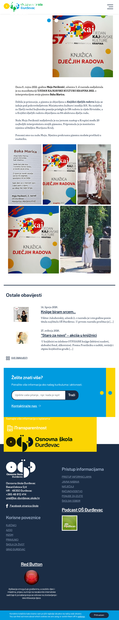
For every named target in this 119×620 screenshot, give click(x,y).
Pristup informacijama (76, 477)
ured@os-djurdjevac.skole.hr (23, 498)
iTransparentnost (30, 428)
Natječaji (68, 487)
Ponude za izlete (72, 496)
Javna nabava (70, 482)
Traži (71, 395)
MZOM (9, 535)
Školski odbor (71, 501)
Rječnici (11, 525)
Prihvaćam (99, 615)
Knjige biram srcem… (58, 312)
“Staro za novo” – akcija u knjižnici (69, 335)
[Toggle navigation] (110, 7)
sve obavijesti (19, 358)
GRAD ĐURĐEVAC (15, 549)
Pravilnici (12, 540)
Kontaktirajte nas (24, 406)
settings (81, 616)
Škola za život (15, 545)
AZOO (9, 530)
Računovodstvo (72, 491)
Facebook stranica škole (23, 506)
